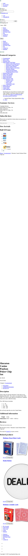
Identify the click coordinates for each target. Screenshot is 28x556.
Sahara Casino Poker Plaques (13, 63)
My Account (6, 526)
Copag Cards (9, 81)
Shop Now (10, 457)
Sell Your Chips (6, 32)
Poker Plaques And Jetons (9, 62)
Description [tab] (5, 385)
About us (5, 29)
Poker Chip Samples (8, 74)
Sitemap (5, 531)
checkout (5, 6)
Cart (4, 15)
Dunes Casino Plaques (11, 66)
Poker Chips (6, 59)
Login (4, 530)
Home (4, 27)
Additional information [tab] (8, 387)
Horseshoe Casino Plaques (12, 65)
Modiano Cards (9, 80)
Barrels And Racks (7, 75)
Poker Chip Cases (7, 85)
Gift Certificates (6, 89)
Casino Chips (6, 88)
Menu (2, 38)
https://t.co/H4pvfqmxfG (16, 94)
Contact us (5, 34)
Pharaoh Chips (6, 61)
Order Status (6, 527)
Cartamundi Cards (10, 84)
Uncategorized (6, 58)
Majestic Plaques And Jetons (12, 67)
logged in (8, 431)
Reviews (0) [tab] (6, 388)
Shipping (5, 36)
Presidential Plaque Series (12, 71)
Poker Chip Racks (7, 77)
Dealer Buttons (6, 86)
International (6, 30)
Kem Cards (8, 82)
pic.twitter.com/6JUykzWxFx (10, 96)
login (4, 3)
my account (5, 4)
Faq (4, 33)
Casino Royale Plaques (11, 70)
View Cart (5, 529)
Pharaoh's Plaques (10, 69)
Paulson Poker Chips (8, 73)
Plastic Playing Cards (8, 78)
